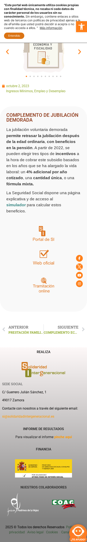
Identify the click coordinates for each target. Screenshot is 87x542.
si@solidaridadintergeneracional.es (28, 416)
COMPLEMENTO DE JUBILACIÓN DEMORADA (42, 117)
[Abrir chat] (78, 533)
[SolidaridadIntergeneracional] (79, 258)
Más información (51, 28)
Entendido (14, 35)
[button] (81, 26)
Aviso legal (35, 532)
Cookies (52, 532)
